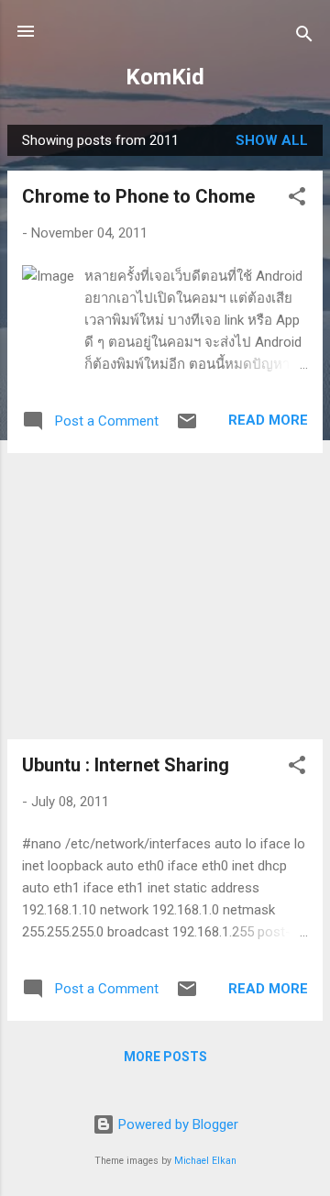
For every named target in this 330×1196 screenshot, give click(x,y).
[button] (297, 199)
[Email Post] (187, 427)
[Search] (304, 37)
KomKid (165, 77)
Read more (268, 420)
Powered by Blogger (176, 1124)
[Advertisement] (165, 596)
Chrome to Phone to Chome (138, 196)
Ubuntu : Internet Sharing (125, 765)
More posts (165, 1056)
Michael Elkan (205, 1161)
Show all (272, 140)
